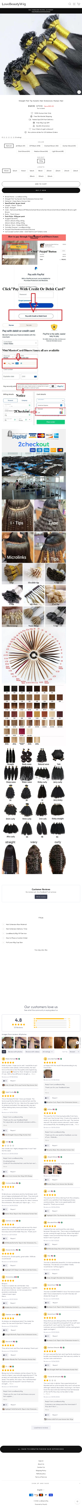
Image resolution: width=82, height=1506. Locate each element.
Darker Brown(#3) (69, 146)
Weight (41, 157)
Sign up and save (40, 1483)
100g (41, 161)
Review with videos (32, 1052)
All (4, 1052)
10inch (6, 171)
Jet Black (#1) (20, 146)
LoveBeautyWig (14, 4)
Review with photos (15, 1052)
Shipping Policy (41, 1470)
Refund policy (41, 1474)
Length (41, 167)
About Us (41, 1464)
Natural (9, 146)
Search (41, 1461)
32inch (50, 176)
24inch (66, 171)
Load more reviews (41, 1428)
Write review (41, 897)
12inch (15, 171)
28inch (32, 176)
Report (13, 1081)
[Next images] (77, 1042)
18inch (40, 171)
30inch (41, 176)
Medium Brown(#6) (41, 151)
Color (41, 142)
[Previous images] (4, 1042)
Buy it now (41, 190)
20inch (49, 171)
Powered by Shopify (41, 1504)
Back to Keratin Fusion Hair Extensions (42, 1449)
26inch (75, 171)
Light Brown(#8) (58, 151)
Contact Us (41, 1467)
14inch (23, 171)
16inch (32, 171)
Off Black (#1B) (34, 146)
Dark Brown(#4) (24, 151)
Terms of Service (41, 1477)
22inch (58, 171)
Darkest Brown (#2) (51, 146)
